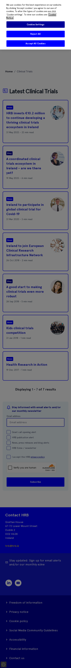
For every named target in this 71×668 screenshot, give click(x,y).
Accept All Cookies (35, 43)
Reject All (35, 34)
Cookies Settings (35, 24)
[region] (35, 25)
